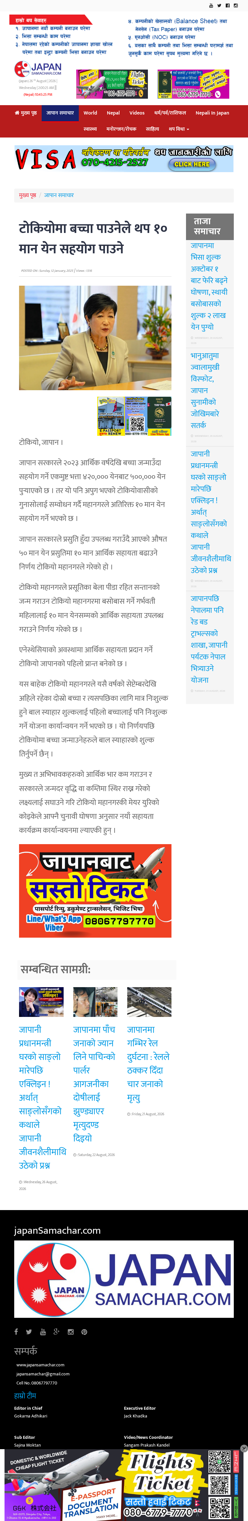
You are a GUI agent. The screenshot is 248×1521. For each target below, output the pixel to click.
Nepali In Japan (212, 113)
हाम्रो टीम (25, 1396)
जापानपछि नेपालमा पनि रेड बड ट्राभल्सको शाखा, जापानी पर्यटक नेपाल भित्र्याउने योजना (209, 639)
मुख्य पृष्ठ (28, 113)
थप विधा (177, 129)
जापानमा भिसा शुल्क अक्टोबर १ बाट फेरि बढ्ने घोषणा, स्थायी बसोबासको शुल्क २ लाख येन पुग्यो (209, 286)
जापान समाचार (60, 113)
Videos (137, 113)
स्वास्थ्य (90, 129)
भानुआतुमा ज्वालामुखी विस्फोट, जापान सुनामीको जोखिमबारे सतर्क (205, 390)
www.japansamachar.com (40, 1365)
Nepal (113, 113)
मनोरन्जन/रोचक (121, 129)
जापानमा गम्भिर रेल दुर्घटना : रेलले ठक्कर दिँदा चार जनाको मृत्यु (148, 1064)
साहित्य (152, 129)
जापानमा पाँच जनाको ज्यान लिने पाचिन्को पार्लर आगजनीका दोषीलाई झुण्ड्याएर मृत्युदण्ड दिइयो (94, 1084)
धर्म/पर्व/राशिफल (170, 113)
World (90, 113)
